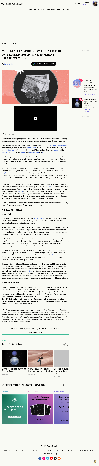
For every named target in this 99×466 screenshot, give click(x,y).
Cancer (30, 435)
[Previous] (64, 344)
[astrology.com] (14, 4)
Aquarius (82, 435)
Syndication (47, 451)
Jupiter (29, 271)
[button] (57, 454)
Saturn (57, 150)
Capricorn (55, 255)
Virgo (41, 435)
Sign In (77, 3)
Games (48, 10)
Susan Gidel (8, 64)
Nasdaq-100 (9, 150)
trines (36, 152)
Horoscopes (33, 10)
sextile (29, 148)
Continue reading (87, 111)
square (20, 191)
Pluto (34, 148)
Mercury (5, 152)
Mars (65, 145)
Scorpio (53, 145)
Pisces (89, 435)
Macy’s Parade (39, 218)
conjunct (59, 145)
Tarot (53, 10)
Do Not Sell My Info (85, 451)
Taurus (15, 435)
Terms (70, 451)
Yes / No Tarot (33, 391)
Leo (36, 435)
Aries (9, 435)
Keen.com (5, 391)
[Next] (68, 344)
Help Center (47, 454)
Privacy (60, 451)
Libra (47, 435)
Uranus (23, 152)
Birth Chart (61, 10)
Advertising (33, 451)
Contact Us (19, 451)
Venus (31, 152)
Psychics (41, 10)
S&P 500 (48, 187)
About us (6, 451)
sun (43, 152)
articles (4, 44)
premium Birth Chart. (35, 332)
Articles (5, 341)
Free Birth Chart (59, 391)
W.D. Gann (6, 178)
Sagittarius (6, 173)
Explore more (88, 94)
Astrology (13, 44)
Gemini (31, 292)
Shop (68, 10)
